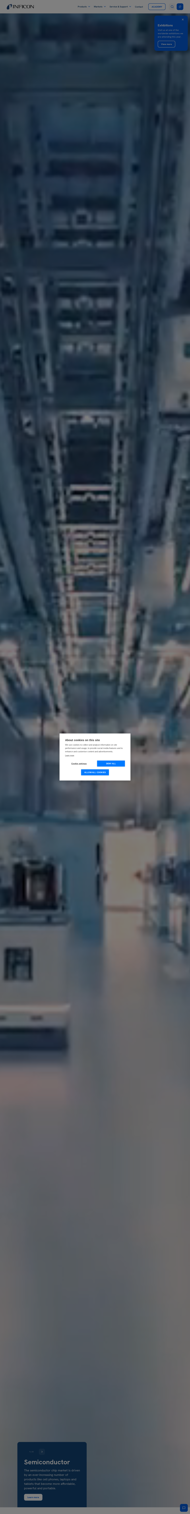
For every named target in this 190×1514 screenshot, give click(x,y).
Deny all (111, 764)
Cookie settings (79, 764)
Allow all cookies (95, 772)
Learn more (69, 755)
